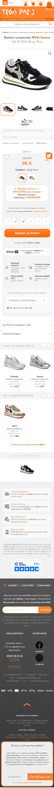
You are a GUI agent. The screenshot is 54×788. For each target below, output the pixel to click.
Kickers (28, 725)
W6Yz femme (41, 37)
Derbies (42, 735)
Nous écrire (16, 666)
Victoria (12, 723)
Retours (43, 675)
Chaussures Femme (25, 32)
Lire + (49, 556)
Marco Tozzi (32, 723)
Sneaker (11, 735)
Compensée (33, 737)
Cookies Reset (12, 681)
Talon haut (44, 737)
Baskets (39, 32)
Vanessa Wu (11, 720)
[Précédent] (44, 346)
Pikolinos (42, 723)
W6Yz (47, 32)
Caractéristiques (12, 333)
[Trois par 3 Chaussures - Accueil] (18, 17)
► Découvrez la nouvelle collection (28, 445)
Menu (11, 3)
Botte (26, 735)
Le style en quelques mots (17, 324)
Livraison (30, 675)
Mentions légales (40, 681)
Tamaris (37, 720)
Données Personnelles (28, 678)
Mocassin (23, 737)
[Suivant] (50, 346)
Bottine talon (12, 737)
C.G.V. (25, 681)
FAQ (12, 678)
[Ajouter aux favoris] (6, 157)
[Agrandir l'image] (50, 53)
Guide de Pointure (40, 211)
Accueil (13, 32)
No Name (21, 723)
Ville (27, 740)
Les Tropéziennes (25, 720)
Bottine (20, 735)
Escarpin (34, 735)
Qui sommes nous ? (12, 675)
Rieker (45, 720)
